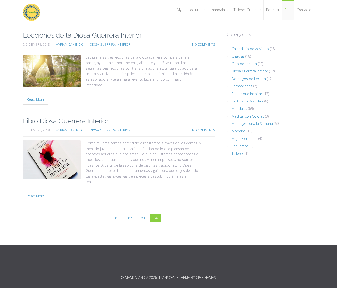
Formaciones (242, 86)
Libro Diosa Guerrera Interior (66, 121)
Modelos (239, 131)
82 (130, 218)
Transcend (168, 277)
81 (117, 218)
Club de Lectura (244, 63)
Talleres (238, 153)
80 (104, 218)
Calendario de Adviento (250, 48)
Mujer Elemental (244, 138)
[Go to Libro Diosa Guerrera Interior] (52, 159)
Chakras (238, 56)
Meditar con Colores (248, 116)
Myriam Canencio (70, 44)
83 (143, 218)
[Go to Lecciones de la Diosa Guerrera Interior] (52, 71)
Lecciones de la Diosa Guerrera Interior (82, 35)
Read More (35, 99)
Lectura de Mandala (247, 101)
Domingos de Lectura (249, 78)
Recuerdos (240, 146)
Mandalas (239, 108)
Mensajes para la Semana (252, 123)
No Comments (203, 44)
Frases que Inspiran (247, 93)
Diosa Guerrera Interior (110, 44)
